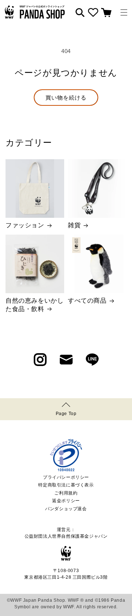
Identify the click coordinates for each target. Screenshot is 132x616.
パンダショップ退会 (66, 508)
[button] (124, 12)
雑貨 (74, 225)
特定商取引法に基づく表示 (66, 485)
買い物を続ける (66, 97)
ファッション (25, 225)
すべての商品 (87, 300)
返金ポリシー (66, 500)
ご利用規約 (65, 493)
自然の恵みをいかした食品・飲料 (34, 304)
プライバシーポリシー (66, 477)
